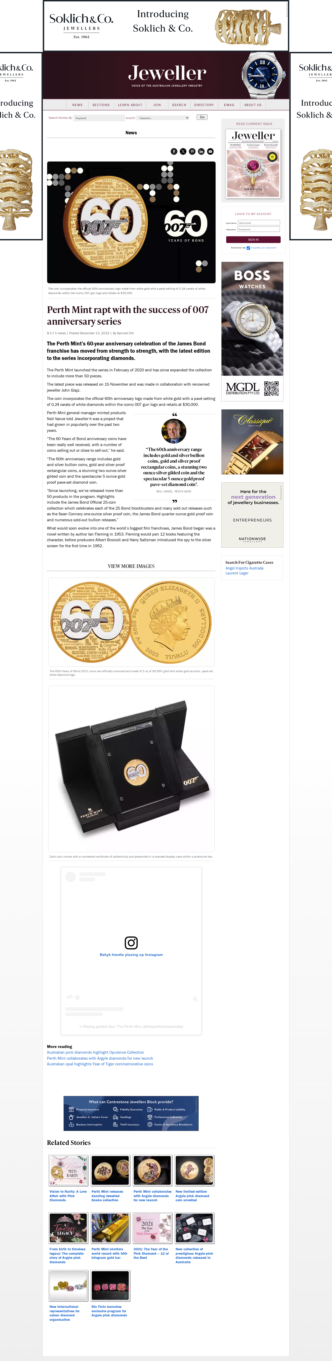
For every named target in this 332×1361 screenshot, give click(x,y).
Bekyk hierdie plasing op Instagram (131, 955)
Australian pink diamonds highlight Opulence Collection (95, 1052)
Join (157, 105)
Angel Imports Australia (245, 568)
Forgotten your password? (263, 248)
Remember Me (238, 248)
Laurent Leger (237, 573)
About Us (253, 105)
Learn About (130, 105)
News (77, 105)
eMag (229, 105)
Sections (101, 105)
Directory (204, 105)
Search (179, 105)
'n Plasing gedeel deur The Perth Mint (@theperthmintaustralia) (131, 1026)
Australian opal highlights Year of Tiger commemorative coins (100, 1064)
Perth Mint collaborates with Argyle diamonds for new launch (100, 1058)
